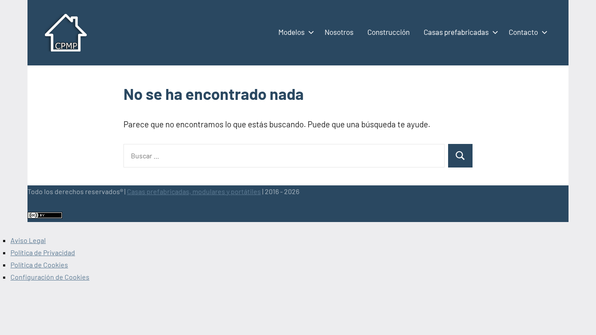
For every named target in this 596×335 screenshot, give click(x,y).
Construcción (388, 31)
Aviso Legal (28, 240)
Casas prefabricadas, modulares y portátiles (194, 191)
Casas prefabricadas (456, 31)
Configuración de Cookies (49, 277)
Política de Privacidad (42, 252)
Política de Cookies (39, 264)
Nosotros (339, 31)
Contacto (523, 31)
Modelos (291, 31)
